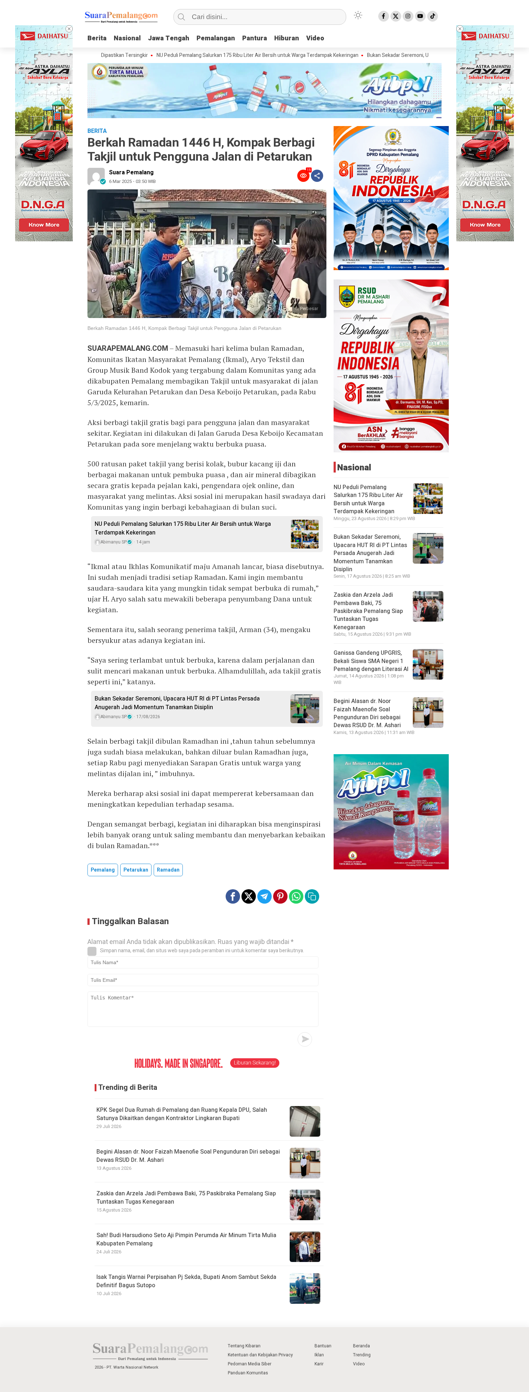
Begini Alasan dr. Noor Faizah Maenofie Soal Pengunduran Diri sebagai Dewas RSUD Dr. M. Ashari (188, 1155)
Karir (319, 1364)
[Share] (317, 176)
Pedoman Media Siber (249, 1364)
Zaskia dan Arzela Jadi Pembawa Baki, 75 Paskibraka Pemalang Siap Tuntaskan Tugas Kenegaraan (186, 1197)
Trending (362, 1355)
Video (315, 38)
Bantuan (323, 1346)
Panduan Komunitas (248, 1373)
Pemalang (103, 870)
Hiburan (286, 38)
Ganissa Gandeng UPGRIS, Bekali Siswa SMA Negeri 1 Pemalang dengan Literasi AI (371, 661)
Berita (97, 38)
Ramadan (168, 870)
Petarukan (135, 870)
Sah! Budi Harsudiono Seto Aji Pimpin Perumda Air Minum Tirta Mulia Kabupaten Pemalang (186, 1239)
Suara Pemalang (131, 172)
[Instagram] (408, 16)
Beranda (361, 1346)
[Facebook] (383, 16)
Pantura (254, 38)
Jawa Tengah (168, 38)
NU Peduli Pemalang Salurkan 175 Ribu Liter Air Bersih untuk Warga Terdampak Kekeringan (217, 55)
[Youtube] (420, 16)
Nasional (127, 38)
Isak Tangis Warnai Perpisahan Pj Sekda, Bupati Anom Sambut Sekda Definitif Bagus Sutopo (186, 1281)
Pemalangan (215, 38)
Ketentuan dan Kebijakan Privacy (260, 1355)
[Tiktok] (432, 16)
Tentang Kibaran (244, 1346)
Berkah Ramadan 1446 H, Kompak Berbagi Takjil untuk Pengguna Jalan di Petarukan (184, 328)
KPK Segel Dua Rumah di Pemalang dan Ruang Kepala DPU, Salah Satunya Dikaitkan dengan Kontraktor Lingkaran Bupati (181, 1114)
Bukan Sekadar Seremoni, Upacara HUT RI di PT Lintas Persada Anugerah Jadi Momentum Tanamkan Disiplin (177, 703)
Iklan (319, 1355)
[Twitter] (395, 16)
